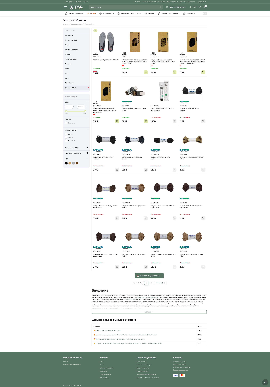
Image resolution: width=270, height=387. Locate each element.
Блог (101, 362)
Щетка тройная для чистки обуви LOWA (134, 109)
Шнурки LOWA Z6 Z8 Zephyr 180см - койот (163, 255)
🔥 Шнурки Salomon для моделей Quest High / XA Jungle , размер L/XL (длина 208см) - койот (125, 335)
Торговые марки (105, 374)
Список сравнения (142, 368)
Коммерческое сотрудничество (154, 2)
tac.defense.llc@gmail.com (181, 367)
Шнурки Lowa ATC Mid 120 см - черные (132, 158)
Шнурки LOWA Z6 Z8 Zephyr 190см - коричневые (192, 207)
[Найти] (160, 7)
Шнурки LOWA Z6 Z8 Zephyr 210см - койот (192, 158)
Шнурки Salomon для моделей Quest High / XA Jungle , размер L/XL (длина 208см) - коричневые (192, 61)
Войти (65, 361)
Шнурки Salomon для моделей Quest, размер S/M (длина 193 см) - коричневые (105, 110)
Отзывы (182, 2)
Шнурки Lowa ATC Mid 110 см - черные (103, 158)
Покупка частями (142, 371)
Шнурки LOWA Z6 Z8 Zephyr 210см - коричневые (105, 207)
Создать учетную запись (72, 364)
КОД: (94, 57)
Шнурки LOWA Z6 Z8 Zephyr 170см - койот (134, 255)
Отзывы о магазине (106, 368)
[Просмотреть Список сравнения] (190, 7)
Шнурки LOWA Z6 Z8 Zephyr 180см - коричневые (163, 207)
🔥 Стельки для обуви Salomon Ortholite (107, 330)
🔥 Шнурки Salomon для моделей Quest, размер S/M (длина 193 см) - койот (119, 339)
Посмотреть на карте (180, 370)
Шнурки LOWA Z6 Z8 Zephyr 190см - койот (134, 207)
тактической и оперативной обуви (147, 297)
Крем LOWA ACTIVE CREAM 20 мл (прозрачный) (162, 109)
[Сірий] (73, 163)
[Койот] (70, 163)
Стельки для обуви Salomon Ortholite (106, 60)
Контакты (191, 2)
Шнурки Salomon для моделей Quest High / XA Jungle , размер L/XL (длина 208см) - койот (135, 61)
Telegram (78, 2)
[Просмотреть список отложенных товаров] (195, 7)
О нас (102, 365)
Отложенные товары (143, 365)
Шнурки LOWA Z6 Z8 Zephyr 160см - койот (192, 255)
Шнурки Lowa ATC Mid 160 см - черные (190, 109)
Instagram (69, 2)
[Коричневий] (77, 163)
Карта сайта (104, 378)
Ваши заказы (140, 362)
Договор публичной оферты (146, 374)
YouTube (86, 2)
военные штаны (129, 299)
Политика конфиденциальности (147, 378)
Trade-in (137, 2)
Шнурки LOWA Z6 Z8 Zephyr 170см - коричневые (105, 255)
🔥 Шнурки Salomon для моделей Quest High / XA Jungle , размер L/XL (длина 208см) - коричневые (127, 343)
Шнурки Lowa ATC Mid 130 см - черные (161, 158)
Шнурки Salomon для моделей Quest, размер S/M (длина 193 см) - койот (163, 61)
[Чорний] (66, 163)
